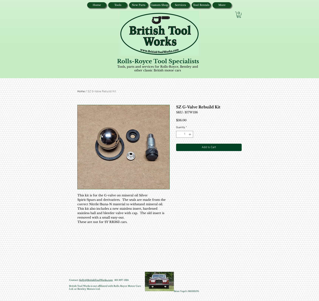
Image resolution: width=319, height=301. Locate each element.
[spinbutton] (184, 134)
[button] (239, 15)
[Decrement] (179, 134)
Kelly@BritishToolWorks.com (96, 280)
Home (81, 91)
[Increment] (190, 134)
